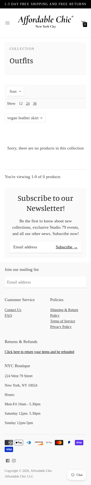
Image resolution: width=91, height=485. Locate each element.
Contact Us (13, 310)
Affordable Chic (41, 471)
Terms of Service (62, 321)
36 (35, 103)
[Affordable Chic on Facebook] (8, 460)
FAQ (8, 315)
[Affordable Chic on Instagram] (14, 460)
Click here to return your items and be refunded (39, 352)
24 (28, 103)
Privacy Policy (61, 327)
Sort (13, 91)
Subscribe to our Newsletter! (45, 203)
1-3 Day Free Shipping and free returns (45, 4)
